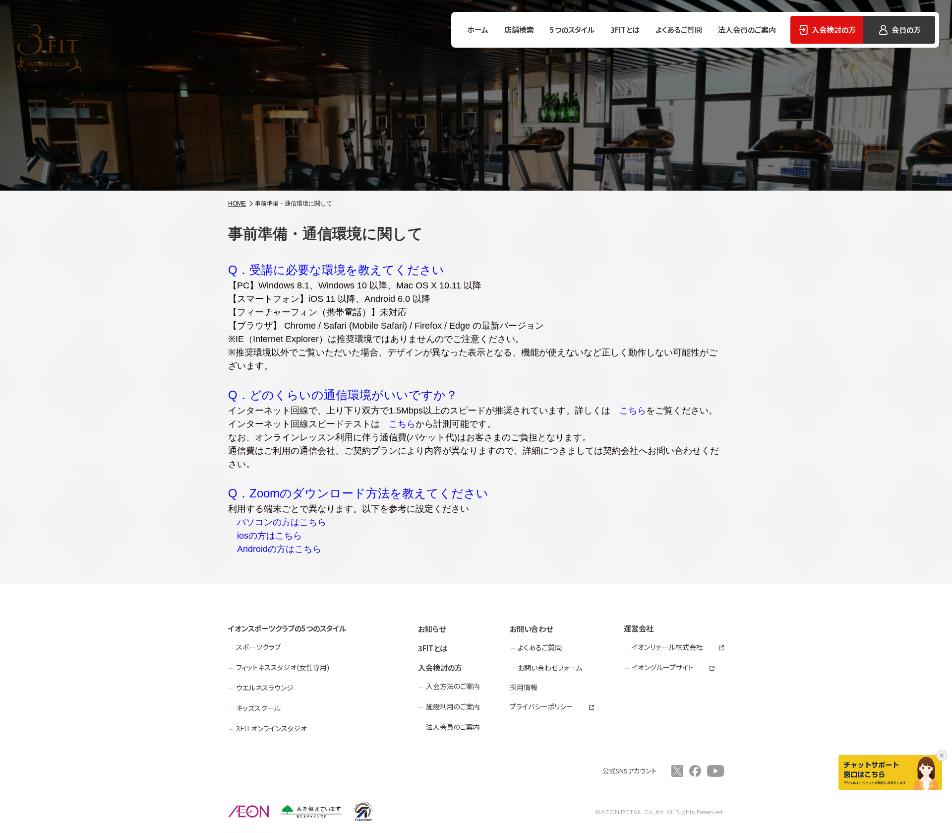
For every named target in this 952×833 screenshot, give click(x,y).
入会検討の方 (440, 667)
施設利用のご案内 (453, 706)
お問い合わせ (531, 629)
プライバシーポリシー (541, 706)
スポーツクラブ (258, 647)
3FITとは (625, 30)
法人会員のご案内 (747, 30)
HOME (237, 203)
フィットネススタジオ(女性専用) (282, 667)
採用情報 (523, 687)
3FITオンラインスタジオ (271, 728)
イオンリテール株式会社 (667, 647)
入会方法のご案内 (453, 686)
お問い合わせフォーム (550, 668)
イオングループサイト (663, 667)
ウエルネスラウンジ (265, 688)
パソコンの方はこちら (277, 522)
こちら (628, 411)
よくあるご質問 (678, 30)
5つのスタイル (572, 30)
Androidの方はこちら (274, 549)
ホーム (477, 30)
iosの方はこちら (265, 536)
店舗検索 (519, 30)
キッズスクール (258, 708)
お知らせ (432, 629)
